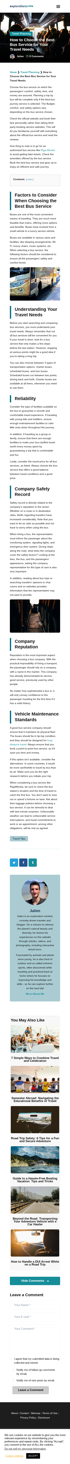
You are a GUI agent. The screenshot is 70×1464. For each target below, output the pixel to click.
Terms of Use (49, 1413)
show (29, 179)
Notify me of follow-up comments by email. (36, 1371)
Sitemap (35, 1413)
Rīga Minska (48, 150)
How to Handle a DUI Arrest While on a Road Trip (35, 1263)
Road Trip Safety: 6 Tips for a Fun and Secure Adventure (35, 1140)
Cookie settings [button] (14, 1456)
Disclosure (44, 1417)
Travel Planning (21, 33)
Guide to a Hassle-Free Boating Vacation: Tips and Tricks (35, 1180)
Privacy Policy (28, 1417)
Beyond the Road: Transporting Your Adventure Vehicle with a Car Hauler (35, 1221)
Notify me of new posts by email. (36, 1380)
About (14, 1413)
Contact (24, 1413)
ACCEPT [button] (33, 1456)
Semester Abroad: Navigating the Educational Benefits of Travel (35, 1100)
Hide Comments (33, 1280)
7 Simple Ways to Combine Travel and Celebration (35, 1059)
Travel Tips (19, 838)
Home (13, 72)
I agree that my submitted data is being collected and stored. (36, 1360)
